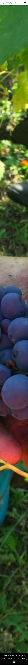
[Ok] (26, 659)
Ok (14, 662)
